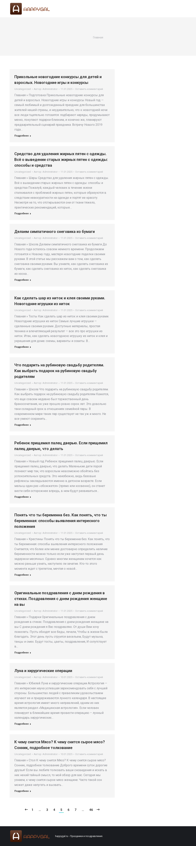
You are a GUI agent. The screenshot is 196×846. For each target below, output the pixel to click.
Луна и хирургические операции (43, 670)
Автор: (46, 89)
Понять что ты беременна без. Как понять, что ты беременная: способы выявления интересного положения (60, 521)
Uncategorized (22, 89)
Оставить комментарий (89, 89)
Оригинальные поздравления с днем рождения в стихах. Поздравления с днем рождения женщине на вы (60, 599)
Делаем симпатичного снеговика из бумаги (54, 231)
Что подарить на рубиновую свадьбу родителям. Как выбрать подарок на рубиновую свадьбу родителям (59, 371)
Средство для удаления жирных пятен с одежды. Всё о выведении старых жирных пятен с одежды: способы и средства (61, 159)
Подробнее (21, 135)
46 (91, 810)
